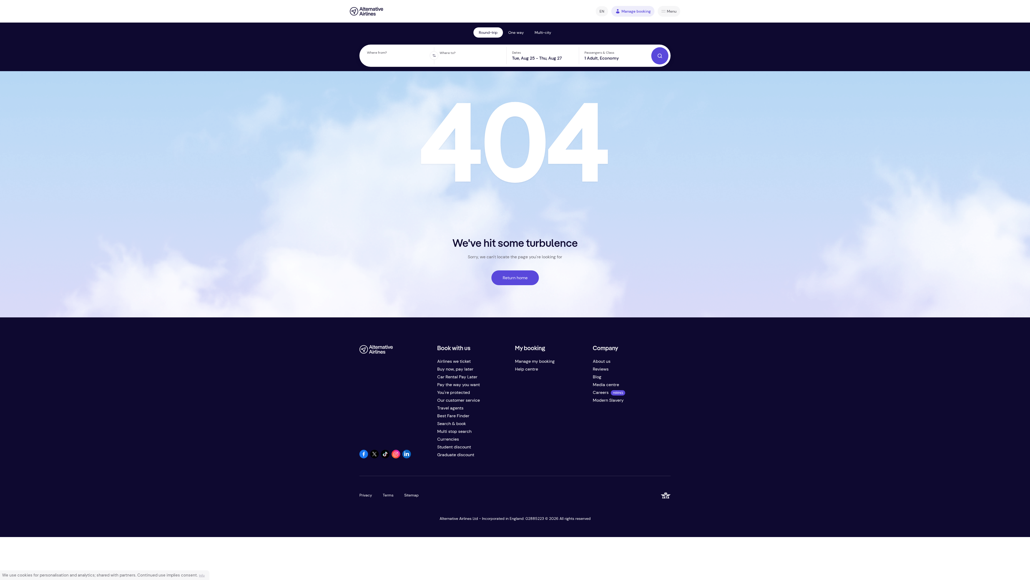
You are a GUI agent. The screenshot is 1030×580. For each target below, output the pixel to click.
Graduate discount (455, 455)
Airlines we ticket (454, 361)
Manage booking (636, 11)
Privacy (365, 495)
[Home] (366, 11)
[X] (374, 457)
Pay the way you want (458, 384)
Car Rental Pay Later (457, 377)
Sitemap (411, 495)
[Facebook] (363, 457)
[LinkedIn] (406, 457)
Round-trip (488, 32)
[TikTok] (385, 457)
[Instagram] (396, 457)
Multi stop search (454, 431)
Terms (388, 495)
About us (601, 361)
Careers (601, 392)
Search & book (451, 423)
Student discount (454, 447)
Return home (515, 278)
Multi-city (543, 32)
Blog (597, 377)
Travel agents (450, 408)
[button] (602, 11)
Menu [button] (671, 11)
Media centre (606, 384)
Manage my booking (535, 361)
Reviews (601, 369)
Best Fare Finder (453, 416)
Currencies (448, 439)
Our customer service (458, 400)
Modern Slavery (608, 400)
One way (516, 32)
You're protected (453, 392)
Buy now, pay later (455, 369)
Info (202, 575)
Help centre (526, 369)
